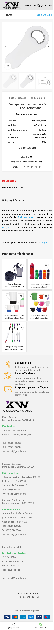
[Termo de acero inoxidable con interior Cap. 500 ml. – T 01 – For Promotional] (14, 271)
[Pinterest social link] (28, 167)
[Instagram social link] (24, 597)
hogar (42, 161)
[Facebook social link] (21, 167)
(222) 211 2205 (9, 227)
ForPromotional (37, 98)
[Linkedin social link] (32, 167)
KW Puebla (8, 426)
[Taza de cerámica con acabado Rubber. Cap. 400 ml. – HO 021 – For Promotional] (39, 302)
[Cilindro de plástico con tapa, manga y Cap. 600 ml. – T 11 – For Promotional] (39, 271)
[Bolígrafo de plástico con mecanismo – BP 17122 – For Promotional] (14, 333)
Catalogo (21, 98)
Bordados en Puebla (14, 553)
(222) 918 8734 (44, 15)
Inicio (11, 98)
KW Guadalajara (11, 509)
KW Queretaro (10, 473)
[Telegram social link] (40, 167)
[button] (5, 47)
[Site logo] (12, 5)
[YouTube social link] (28, 597)
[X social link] (25, 167)
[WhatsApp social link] (36, 167)
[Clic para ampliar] (7, 66)
